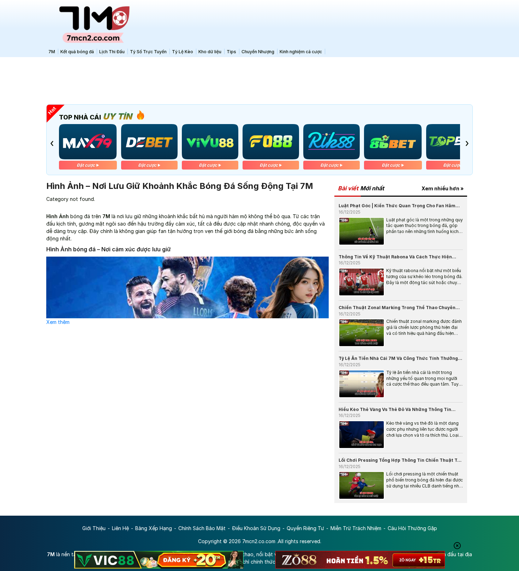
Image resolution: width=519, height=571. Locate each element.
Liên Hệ (120, 528)
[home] (90, 23)
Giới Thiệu (94, 528)
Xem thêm (58, 322)
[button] (51, 143)
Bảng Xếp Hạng (153, 528)
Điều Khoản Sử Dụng (256, 528)
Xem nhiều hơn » (443, 188)
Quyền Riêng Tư (305, 528)
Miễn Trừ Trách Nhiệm (355, 528)
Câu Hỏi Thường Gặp (412, 528)
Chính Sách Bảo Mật (202, 528)
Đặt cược (85, 165)
